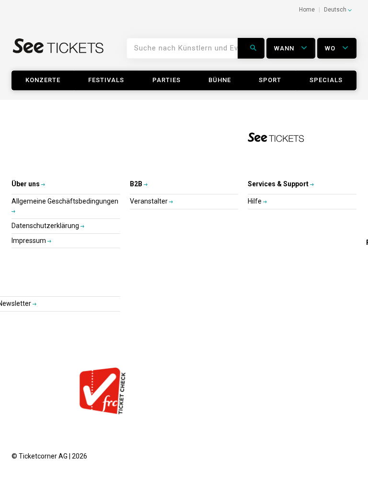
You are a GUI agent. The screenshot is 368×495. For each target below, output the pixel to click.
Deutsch (336, 9)
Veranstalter (149, 201)
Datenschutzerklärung (46, 225)
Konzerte (42, 80)
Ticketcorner (58, 52)
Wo (331, 48)
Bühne (219, 80)
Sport (270, 80)
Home (307, 9)
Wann (285, 48)
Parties (166, 80)
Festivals (106, 80)
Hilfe (255, 201)
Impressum (29, 240)
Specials (326, 80)
